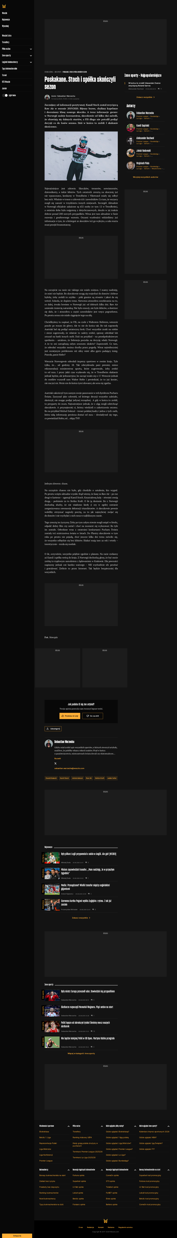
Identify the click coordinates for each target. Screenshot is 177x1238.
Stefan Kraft (99, 778)
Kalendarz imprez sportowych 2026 (154, 1131)
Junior (4, 88)
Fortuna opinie (78, 1175)
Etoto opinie (111, 1198)
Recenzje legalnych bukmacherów (84, 1169)
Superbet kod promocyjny (150, 1175)
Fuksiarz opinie (79, 1204)
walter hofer (112, 778)
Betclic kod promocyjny (149, 1198)
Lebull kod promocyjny (148, 1193)
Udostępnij (55, 729)
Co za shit (94, 716)
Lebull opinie (78, 1193)
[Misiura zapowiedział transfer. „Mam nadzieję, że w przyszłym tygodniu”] (81, 873)
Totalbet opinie (112, 1187)
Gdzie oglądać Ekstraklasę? (117, 1131)
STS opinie (110, 1181)
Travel (4, 75)
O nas (81, 1227)
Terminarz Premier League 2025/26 (87, 1152)
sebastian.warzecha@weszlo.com (69, 768)
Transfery (5, 42)
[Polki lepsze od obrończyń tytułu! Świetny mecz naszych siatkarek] (81, 1026)
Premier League (142, 116)
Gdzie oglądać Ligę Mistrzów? (118, 1143)
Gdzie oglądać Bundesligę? (117, 1161)
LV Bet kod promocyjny (149, 1187)
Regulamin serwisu (125, 1227)
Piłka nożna (6, 48)
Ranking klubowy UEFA (82, 1137)
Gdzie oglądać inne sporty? (148, 1125)
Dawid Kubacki (51, 778)
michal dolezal (77, 778)
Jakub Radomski (143, 151)
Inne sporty (6, 55)
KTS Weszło (6, 81)
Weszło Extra (6, 35)
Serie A (146, 118)
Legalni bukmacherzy (10, 62)
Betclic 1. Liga (45, 1137)
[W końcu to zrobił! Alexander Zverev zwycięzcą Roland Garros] (146, 86)
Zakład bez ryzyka (47, 1181)
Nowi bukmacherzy (47, 1198)
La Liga (139, 118)
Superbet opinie (79, 1181)
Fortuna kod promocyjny (149, 1181)
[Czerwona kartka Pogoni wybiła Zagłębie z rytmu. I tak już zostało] (81, 905)
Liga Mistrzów (45, 1149)
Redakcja (90, 1227)
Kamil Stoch (64, 778)
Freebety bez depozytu (49, 1187)
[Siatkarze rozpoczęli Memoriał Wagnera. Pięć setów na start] (81, 1011)
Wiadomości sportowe (46, 1125)
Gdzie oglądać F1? (147, 1149)
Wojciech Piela (142, 163)
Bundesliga (154, 116)
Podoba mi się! (71, 716)
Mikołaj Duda (66, 862)
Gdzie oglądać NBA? (147, 1137)
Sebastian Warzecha (66, 96)
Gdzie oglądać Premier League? (119, 1149)
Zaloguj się (17, 1236)
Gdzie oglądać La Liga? (116, 1155)
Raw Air (89, 778)
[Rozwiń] (30, 48)
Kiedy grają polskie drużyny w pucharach (85, 1144)
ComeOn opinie (112, 1175)
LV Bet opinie (78, 1187)
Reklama (111, 1227)
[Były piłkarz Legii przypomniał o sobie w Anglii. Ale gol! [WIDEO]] (81, 858)
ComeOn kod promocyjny (150, 1204)
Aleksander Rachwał (136, 89)
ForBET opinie (111, 1193)
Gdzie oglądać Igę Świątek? (150, 1143)
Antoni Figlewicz (67, 894)
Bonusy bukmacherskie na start (52, 1175)
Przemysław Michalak (69, 909)
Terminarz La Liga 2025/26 (84, 1157)
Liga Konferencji (46, 1155)
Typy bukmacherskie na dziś (51, 1204)
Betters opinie (111, 1204)
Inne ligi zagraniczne (43, 857)
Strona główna (49, 72)
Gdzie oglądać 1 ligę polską (117, 1137)
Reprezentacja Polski (48, 1143)
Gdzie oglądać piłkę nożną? (115, 1125)
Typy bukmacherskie (9, 68)
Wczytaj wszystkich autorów (145, 177)
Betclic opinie (78, 1198)
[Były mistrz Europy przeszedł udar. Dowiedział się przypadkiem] (81, 995)
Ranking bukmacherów (48, 1193)
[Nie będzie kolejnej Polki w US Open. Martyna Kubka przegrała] (81, 1042)
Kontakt (101, 1227)
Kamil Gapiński (142, 125)
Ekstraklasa (43, 873)
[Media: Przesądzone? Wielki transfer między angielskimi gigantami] (81, 889)
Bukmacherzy (43, 1169)
